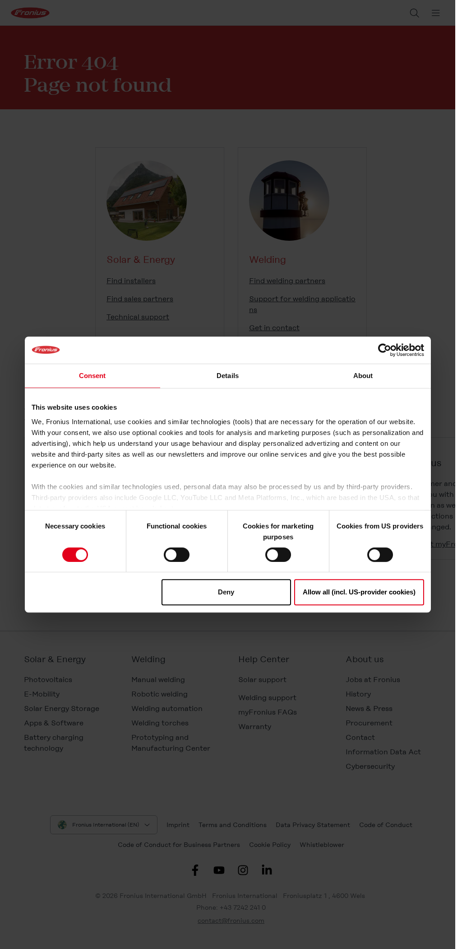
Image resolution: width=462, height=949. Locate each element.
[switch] (176, 554)
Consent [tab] (92, 375)
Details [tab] (228, 375)
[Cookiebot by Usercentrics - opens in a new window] (384, 350)
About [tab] (363, 375)
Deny (226, 592)
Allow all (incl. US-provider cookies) (359, 592)
